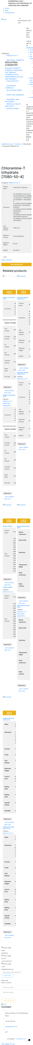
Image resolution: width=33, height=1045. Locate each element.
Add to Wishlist (9, 390)
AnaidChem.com (21, 1039)
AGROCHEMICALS (11, 77)
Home (7, 8)
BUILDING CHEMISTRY (13, 68)
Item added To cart (8, 1044)
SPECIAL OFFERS (12, 108)
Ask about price (16, 264)
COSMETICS (9, 70)
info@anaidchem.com (11, 1026)
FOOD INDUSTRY (12, 81)
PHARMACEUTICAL (12, 74)
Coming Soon (9, 12)
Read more (7, 387)
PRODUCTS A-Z (12, 55)
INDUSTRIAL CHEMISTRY (15, 60)
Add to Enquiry (9, 292)
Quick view (7, 392)
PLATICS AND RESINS (14, 90)
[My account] (18, 16)
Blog (6, 10)
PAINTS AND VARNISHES (15, 95)
